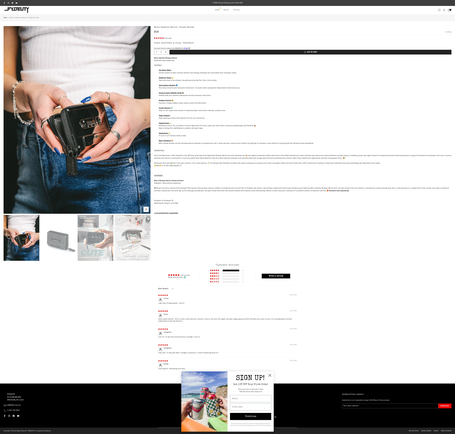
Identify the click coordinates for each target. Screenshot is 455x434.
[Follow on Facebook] (4, 3)
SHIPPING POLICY (414, 431)
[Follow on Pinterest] (12, 3)
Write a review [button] (276, 276)
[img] (163, 295)
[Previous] (8, 119)
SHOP (226, 10)
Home (5, 17)
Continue (250, 416)
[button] (159, 38)
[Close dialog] (270, 375)
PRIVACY (436, 431)
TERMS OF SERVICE (446, 431)
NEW (218, 10)
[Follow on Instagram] (8, 3)
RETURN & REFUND (426, 431)
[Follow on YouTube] (16, 3)
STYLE (236, 10)
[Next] (145, 119)
